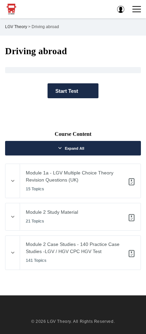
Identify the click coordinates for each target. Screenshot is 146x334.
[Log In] (120, 9)
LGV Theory (59, 321)
